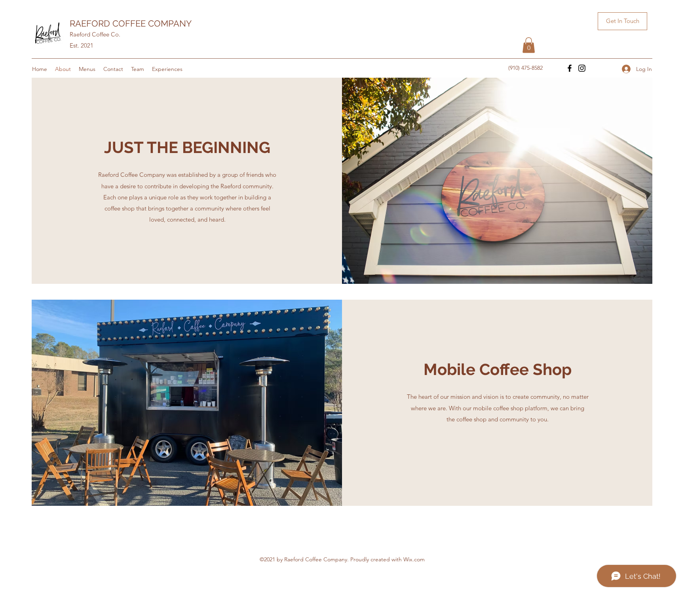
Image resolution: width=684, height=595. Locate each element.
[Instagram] (582, 68)
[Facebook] (569, 68)
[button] (622, 21)
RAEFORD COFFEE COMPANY (131, 23)
